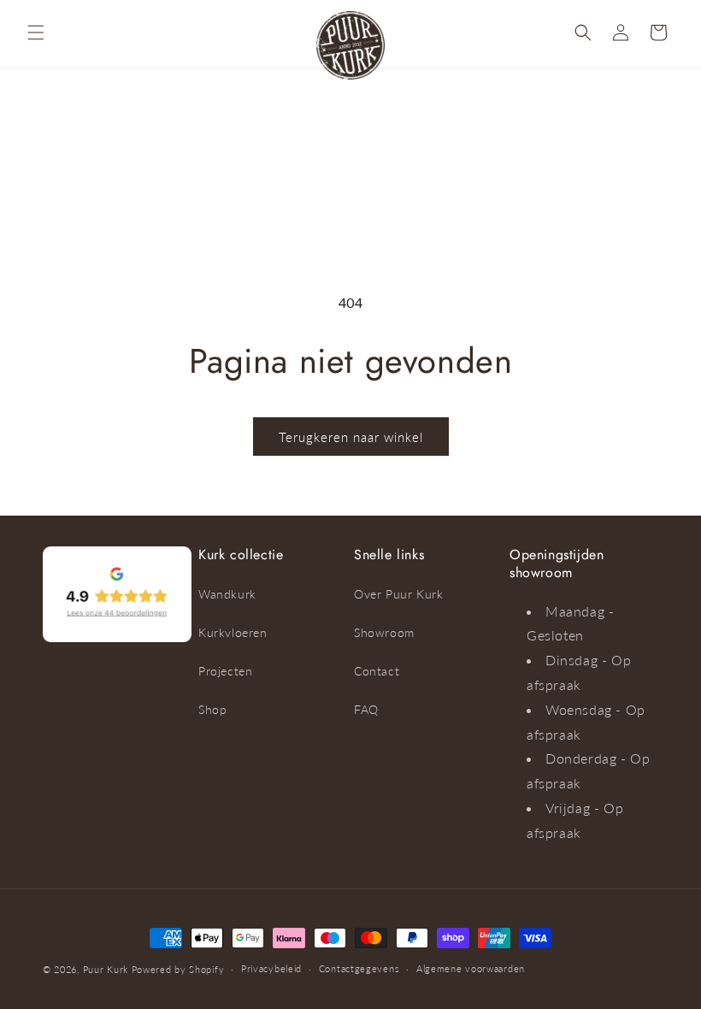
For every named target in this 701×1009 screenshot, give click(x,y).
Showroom (384, 632)
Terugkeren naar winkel (351, 437)
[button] (36, 32)
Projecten (225, 671)
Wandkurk (227, 594)
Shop (212, 709)
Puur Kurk (105, 969)
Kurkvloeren (233, 632)
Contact (376, 671)
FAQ (366, 709)
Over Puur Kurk (398, 594)
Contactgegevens (359, 968)
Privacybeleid (271, 968)
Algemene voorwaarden (470, 968)
